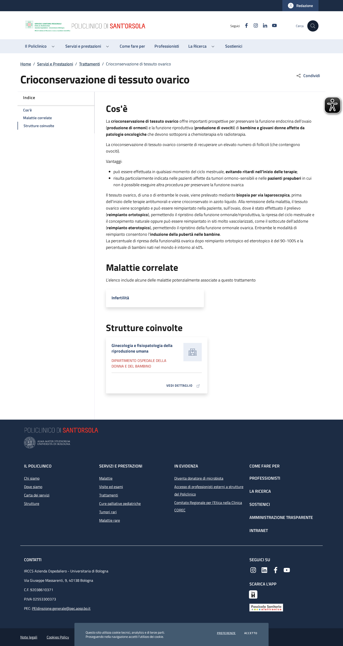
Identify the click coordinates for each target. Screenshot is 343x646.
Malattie (105, 478)
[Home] (127, 26)
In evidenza (186, 466)
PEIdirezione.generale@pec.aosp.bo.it (61, 608)
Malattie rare (109, 520)
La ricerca (260, 491)
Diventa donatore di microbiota (198, 478)
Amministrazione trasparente (281, 517)
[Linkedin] (264, 569)
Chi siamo (31, 478)
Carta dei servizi (36, 495)
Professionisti (264, 478)
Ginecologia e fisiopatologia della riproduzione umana (142, 348)
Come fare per (264, 466)
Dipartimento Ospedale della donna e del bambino (139, 363)
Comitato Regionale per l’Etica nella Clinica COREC (208, 506)
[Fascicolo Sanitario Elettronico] (266, 607)
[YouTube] (286, 569)
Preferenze (226, 633)
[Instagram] (253, 569)
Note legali (28, 637)
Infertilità (120, 298)
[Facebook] (275, 569)
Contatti (33, 560)
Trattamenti (89, 64)
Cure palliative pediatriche (120, 503)
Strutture (31, 503)
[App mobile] (253, 594)
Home (25, 64)
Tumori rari (108, 512)
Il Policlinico (38, 466)
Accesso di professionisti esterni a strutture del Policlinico (208, 490)
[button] (300, 5)
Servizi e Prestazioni (55, 64)
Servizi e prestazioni (120, 466)
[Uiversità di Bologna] (171, 442)
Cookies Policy (58, 637)
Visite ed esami (111, 486)
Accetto (250, 633)
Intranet (258, 530)
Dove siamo (33, 486)
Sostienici (259, 504)
